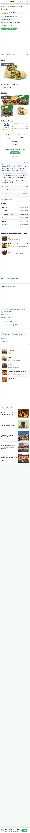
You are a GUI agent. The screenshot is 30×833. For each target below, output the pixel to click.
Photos (9, 55)
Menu (4, 29)
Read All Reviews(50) (7, 199)
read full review (9, 182)
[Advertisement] (15, 41)
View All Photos (6, 116)
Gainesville (6, 6)
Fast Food (14, 16)
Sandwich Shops (14, 6)
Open (24, 830)
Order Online (12, 29)
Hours (21, 55)
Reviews (15, 55)
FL (1, 6)
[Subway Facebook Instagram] (16, 325)
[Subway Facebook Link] (14, 325)
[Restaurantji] (15, 1)
